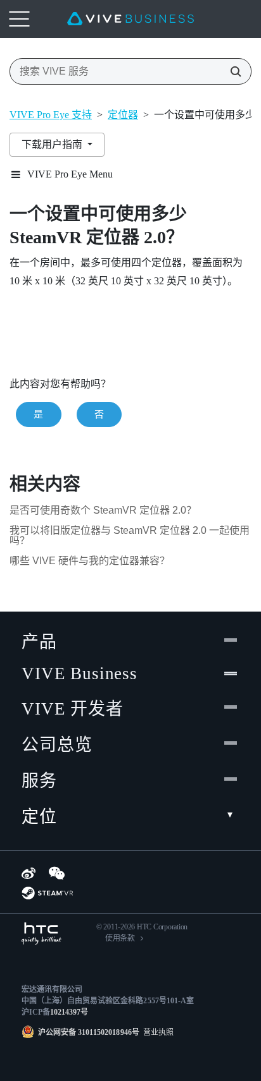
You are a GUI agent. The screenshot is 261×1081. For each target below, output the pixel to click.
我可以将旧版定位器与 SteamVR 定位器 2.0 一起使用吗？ (130, 535)
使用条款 (120, 938)
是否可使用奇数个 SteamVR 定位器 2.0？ (103, 510)
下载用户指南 (53, 144)
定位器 (123, 114)
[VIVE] (130, 18)
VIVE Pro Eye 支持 (51, 114)
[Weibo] (28, 873)
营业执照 (156, 1032)
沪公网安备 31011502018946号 (88, 1032)
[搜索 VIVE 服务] (231, 71)
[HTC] (41, 933)
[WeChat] (57, 873)
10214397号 (69, 1012)
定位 (39, 816)
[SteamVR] (47, 893)
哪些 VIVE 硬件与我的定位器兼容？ (90, 560)
